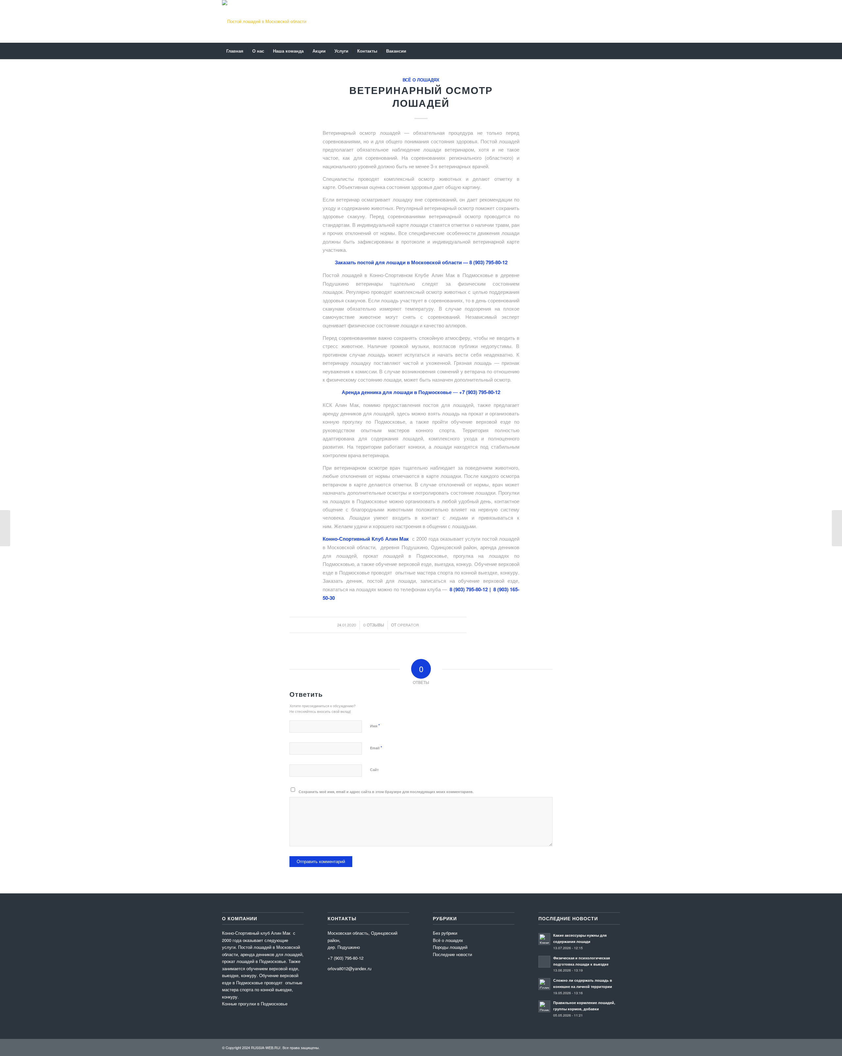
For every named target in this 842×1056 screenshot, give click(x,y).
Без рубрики (445, 933)
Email (376, 747)
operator (408, 624)
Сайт (374, 769)
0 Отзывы (373, 624)
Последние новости (452, 954)
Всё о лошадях (421, 79)
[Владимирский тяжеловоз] (5, 528)
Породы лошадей (450, 947)
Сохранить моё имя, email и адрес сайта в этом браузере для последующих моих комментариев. (386, 791)
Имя (375, 725)
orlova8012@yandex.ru (349, 968)
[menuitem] (235, 51)
